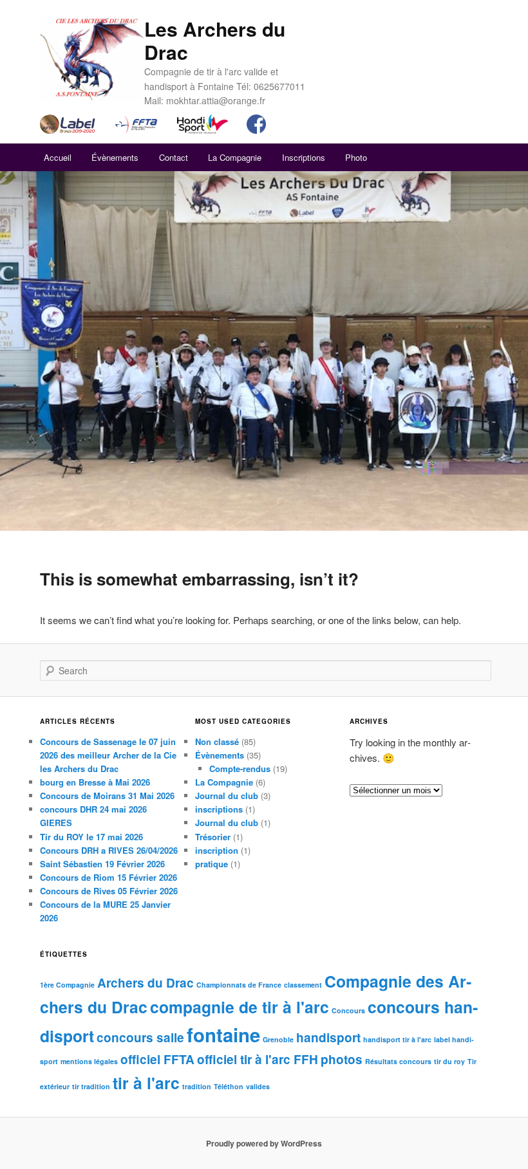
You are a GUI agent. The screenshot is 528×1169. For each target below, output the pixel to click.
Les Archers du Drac (214, 40)
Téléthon (228, 1086)
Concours (348, 1010)
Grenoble (278, 1039)
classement (303, 985)
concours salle (140, 1037)
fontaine (223, 1034)
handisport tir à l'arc (397, 1039)
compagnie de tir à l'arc (239, 1006)
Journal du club (226, 795)
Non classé (217, 741)
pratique (211, 864)
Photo (356, 157)
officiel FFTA (157, 1059)
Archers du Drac (145, 982)
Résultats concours (398, 1061)
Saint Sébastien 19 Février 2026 (102, 864)
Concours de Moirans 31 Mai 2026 (107, 795)
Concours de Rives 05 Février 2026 (109, 891)
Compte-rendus (239, 768)
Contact (173, 157)
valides (258, 1086)
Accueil (57, 157)
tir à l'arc (146, 1082)
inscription (216, 850)
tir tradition (91, 1086)
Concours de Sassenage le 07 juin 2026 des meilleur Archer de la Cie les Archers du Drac (108, 755)
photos (342, 1059)
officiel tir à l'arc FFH (257, 1059)
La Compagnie (234, 157)
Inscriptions (303, 157)
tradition (196, 1086)
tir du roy (449, 1061)
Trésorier (213, 837)
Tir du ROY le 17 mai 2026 (91, 837)
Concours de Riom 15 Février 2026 (108, 877)
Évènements (114, 157)
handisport (328, 1037)
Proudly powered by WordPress (264, 1143)
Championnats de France (238, 985)
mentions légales (89, 1061)
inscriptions (219, 809)
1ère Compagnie (67, 985)
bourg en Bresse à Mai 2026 (95, 782)
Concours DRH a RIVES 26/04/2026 (109, 850)
